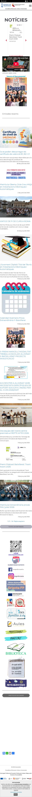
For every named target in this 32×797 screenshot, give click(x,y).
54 (12, 521)
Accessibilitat (18, 774)
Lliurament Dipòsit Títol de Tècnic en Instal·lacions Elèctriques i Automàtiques (16, 266)
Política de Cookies (20, 773)
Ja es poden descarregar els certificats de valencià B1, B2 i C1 (15, 153)
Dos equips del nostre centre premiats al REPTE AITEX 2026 (14, 432)
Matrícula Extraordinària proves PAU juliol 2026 (15, 38)
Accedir (4, 1)
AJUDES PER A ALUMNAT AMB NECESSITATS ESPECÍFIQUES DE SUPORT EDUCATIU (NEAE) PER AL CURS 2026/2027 (15, 386)
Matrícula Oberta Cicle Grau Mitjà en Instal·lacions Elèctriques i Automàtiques (16, 186)
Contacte (12, 774)
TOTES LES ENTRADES (16, 526)
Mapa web (28, 773)
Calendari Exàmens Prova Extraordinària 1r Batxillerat (13, 319)
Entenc (15, 794)
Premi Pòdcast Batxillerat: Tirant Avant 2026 (15, 465)
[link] (25, 1)
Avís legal (2, 773)
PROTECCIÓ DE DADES (16, 695)
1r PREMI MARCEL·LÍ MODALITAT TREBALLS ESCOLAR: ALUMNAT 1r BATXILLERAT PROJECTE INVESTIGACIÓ (15, 355)
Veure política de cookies (16, 792)
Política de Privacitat (11, 773)
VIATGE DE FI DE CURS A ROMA (15, 221)
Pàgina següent (19, 521)
